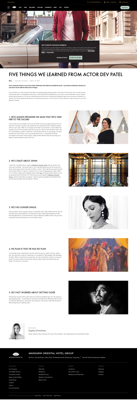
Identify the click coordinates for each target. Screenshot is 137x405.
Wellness (32, 7)
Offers (66, 7)
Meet (55, 7)
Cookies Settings (61, 57)
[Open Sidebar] (8, 8)
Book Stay (125, 7)
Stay (20, 7)
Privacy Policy (50, 52)
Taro (41, 173)
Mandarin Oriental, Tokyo (40, 165)
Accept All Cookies (75, 57)
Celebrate (48, 7)
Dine (25, 7)
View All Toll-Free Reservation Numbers (93, 357)
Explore (40, 7)
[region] (69, 52)
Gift (60, 7)
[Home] (14, 7)
